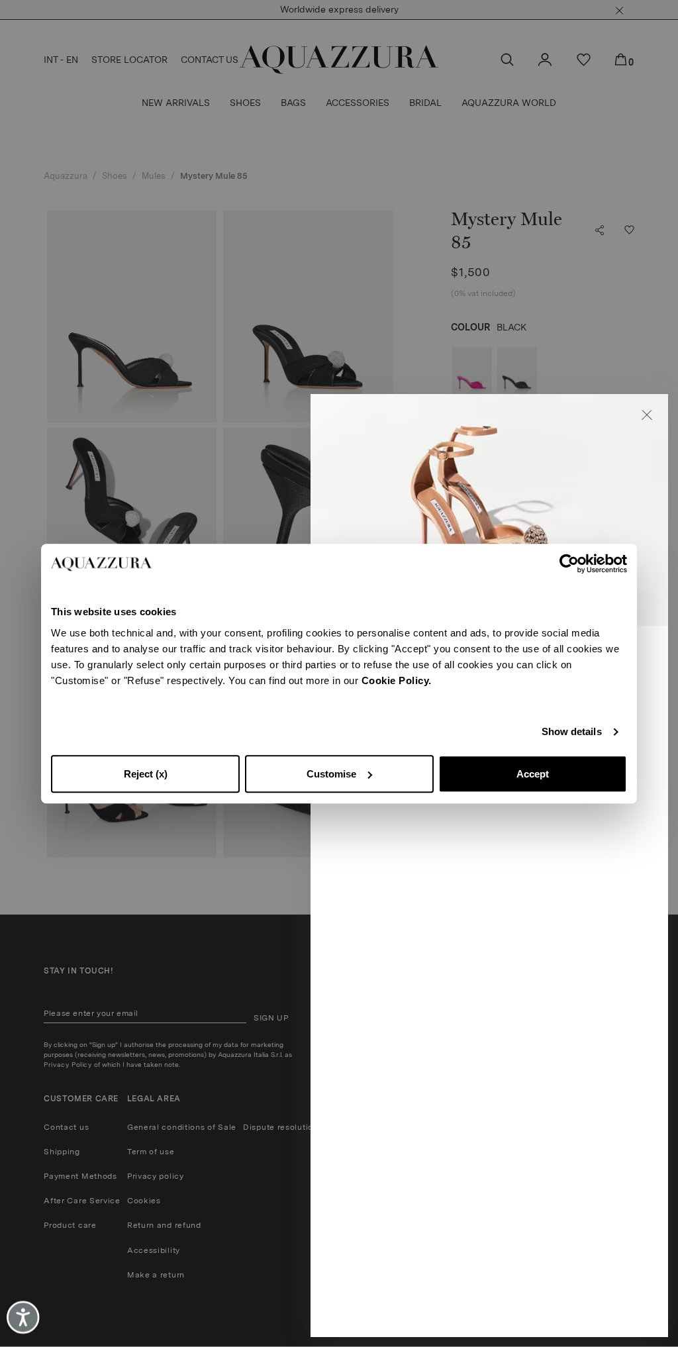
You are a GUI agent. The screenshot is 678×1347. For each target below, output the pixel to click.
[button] (646, 415)
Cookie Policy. (397, 680)
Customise (331, 773)
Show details (572, 731)
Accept (532, 773)
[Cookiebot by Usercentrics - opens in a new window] (569, 564)
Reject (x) (146, 773)
